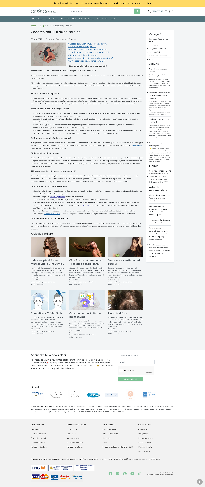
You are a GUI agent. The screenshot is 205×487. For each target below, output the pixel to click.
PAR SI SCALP (37, 19)
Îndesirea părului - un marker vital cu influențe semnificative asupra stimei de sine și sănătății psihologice (48, 262)
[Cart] (173, 11)
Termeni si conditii (38, 438)
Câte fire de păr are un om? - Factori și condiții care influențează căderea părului (159, 198)
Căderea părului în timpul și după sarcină (87, 44)
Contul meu (143, 429)
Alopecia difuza (117, 313)
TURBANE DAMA (86, 19)
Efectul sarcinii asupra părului (82, 47)
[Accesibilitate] (200, 482)
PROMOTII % (102, 19)
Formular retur (144, 451)
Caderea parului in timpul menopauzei (85, 315)
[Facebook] (110, 474)
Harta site (106, 438)
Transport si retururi (75, 447)
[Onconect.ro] (44, 11)
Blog (113, 19)
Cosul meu (71, 434)
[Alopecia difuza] (125, 300)
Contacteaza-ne (109, 429)
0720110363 (155, 459)
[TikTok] (139, 474)
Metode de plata (73, 438)
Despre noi (35, 429)
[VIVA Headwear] (56, 400)
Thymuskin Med (88, 205)
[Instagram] (118, 474)
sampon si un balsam (52, 214)
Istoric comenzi (144, 443)
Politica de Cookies (39, 447)
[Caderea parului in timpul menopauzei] (87, 300)
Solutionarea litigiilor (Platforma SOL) (117, 447)
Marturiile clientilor (38, 434)
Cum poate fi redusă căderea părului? (86, 61)
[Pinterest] (125, 474)
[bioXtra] (94, 400)
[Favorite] (165, 11)
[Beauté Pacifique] (112, 400)
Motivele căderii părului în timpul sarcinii (87, 49)
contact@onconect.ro (138, 459)
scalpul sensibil (136, 145)
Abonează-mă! (130, 379)
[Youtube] (132, 474)
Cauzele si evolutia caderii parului (124, 262)
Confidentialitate (38, 443)
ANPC (105, 443)
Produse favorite (145, 447)
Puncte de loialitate (75, 443)
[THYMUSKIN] (38, 400)
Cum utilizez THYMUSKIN (46, 313)
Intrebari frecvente (110, 434)
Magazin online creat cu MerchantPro (160, 475)
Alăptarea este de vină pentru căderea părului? (90, 58)
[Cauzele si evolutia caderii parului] (125, 247)
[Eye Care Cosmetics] (150, 400)
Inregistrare (143, 434)
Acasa (33, 26)
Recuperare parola (145, 438)
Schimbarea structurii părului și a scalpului (88, 52)
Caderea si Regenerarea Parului (61, 39)
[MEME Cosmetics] (131, 400)
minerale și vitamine (57, 197)
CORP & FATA (52, 19)
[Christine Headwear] (75, 400)
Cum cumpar (72, 429)
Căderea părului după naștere (82, 55)
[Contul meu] (169, 11)
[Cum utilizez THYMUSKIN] (48, 300)
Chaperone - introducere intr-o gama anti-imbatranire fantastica (160, 95)
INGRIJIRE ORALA (68, 19)
